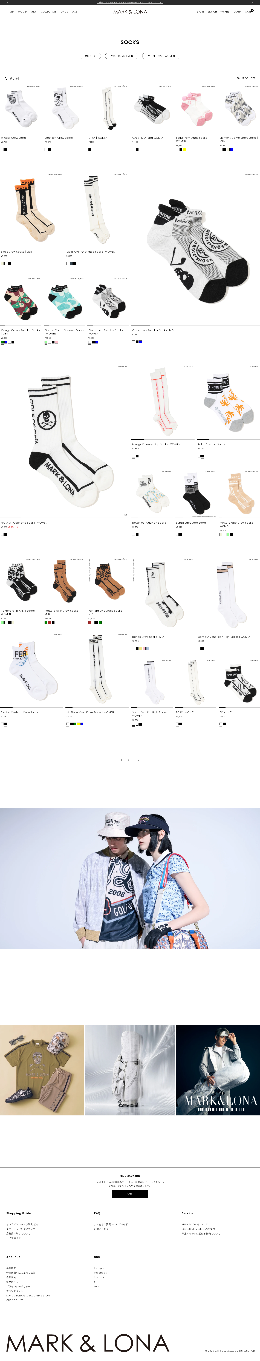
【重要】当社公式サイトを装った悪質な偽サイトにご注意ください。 (130, 2)
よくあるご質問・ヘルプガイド (111, 1224)
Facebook (100, 1272)
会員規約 (11, 1277)
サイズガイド (13, 1238)
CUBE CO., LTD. (15, 1300)
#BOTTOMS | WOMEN (161, 56)
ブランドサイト (14, 1291)
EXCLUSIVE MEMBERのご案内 (198, 1229)
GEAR (34, 11)
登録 (129, 1194)
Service (187, 1213)
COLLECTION (48, 11)
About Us (13, 1257)
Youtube (99, 1277)
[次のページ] (136, 760)
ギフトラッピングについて (20, 1229)
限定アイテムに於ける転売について (201, 1233)
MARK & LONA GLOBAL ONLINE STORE (28, 1295)
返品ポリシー (13, 1282)
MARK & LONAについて (195, 1224)
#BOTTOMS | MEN (122, 56)
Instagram (100, 1268)
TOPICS (63, 11)
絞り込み (15, 78)
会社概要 (11, 1268)
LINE (96, 1286)
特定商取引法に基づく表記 (20, 1272)
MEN (12, 11)
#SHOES (90, 56)
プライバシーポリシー (18, 1286)
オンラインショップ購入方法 (22, 1224)
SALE (74, 11)
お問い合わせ (101, 1229)
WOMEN (22, 11)
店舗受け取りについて (18, 1233)
